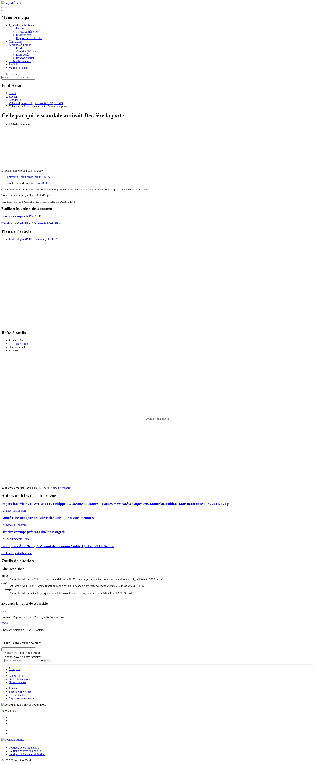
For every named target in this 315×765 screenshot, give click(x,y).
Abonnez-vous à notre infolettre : (23, 656)
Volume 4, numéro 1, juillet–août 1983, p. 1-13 (36, 103)
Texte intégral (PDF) (20, 239)
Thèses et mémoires (27, 31)
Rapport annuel (25, 57)
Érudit (19, 48)
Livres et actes (24, 34)
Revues (20, 28)
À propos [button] (14, 44)
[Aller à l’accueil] (11, 3)
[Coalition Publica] (12, 739)
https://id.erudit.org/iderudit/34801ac (29, 176)
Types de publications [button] (21, 25)
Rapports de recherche (29, 38)
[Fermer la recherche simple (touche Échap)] (6, 7)
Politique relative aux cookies (25, 750)
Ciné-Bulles (15, 99)
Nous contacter (17, 682)
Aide (11, 672)
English (13, 64)
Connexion (15, 41)
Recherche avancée (20, 61)
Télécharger (64, 487)
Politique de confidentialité (24, 747)
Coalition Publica (26, 51)
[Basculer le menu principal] (2, 10)
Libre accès (22, 54)
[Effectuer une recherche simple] (2, 7)
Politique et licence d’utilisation (27, 754)
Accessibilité (16, 675)
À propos (25, 44)
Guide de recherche (20, 679)
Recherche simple (11, 74)
